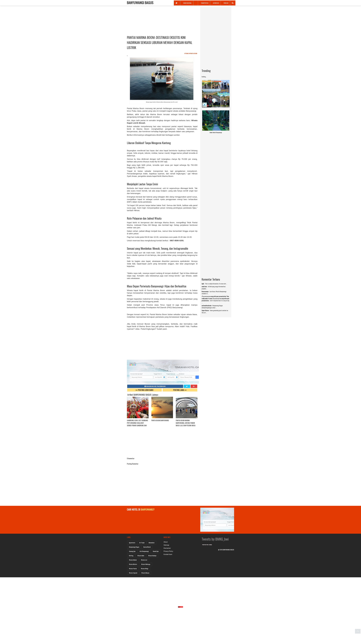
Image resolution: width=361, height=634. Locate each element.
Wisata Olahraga (145, 564)
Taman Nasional (187, 3)
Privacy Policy (168, 551)
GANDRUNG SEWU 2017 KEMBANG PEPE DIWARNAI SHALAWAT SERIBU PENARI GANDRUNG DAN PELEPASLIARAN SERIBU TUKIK (137, 424)
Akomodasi (216, 3)
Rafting (131, 556)
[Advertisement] (162, 20)
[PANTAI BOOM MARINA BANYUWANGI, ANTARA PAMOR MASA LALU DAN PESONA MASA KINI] (186, 407)
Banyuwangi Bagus (134, 547)
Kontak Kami (168, 554)
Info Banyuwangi (144, 551)
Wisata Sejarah (133, 573)
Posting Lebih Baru (145, 389)
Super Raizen (205, 310)
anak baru (204, 286)
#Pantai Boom (193, 53)
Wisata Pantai (133, 568)
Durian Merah (147, 547)
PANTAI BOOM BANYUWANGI (160, 420)
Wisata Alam (140, 556)
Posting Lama (179, 389)
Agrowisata (132, 543)
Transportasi (204, 3)
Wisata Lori (144, 560)
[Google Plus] (194, 386)
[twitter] (187, 386)
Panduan (226, 3)
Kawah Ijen (156, 551)
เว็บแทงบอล (205, 296)
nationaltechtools (206, 305)
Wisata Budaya (152, 556)
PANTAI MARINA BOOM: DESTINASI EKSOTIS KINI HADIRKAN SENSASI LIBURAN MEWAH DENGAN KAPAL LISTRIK (159, 42)
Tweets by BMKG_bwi (215, 539)
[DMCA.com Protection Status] (207, 544)
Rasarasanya (205, 291)
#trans (186, 53)
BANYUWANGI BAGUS (140, 2)
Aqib (203, 284)
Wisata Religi (144, 568)
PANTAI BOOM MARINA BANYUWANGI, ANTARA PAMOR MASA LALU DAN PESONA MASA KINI (185, 424)
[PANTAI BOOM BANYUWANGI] (162, 407)
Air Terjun (141, 543)
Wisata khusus (145, 573)
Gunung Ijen (132, 551)
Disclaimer (167, 548)
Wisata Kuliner (133, 560)
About (166, 542)
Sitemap (166, 545)
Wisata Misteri (133, 564)
